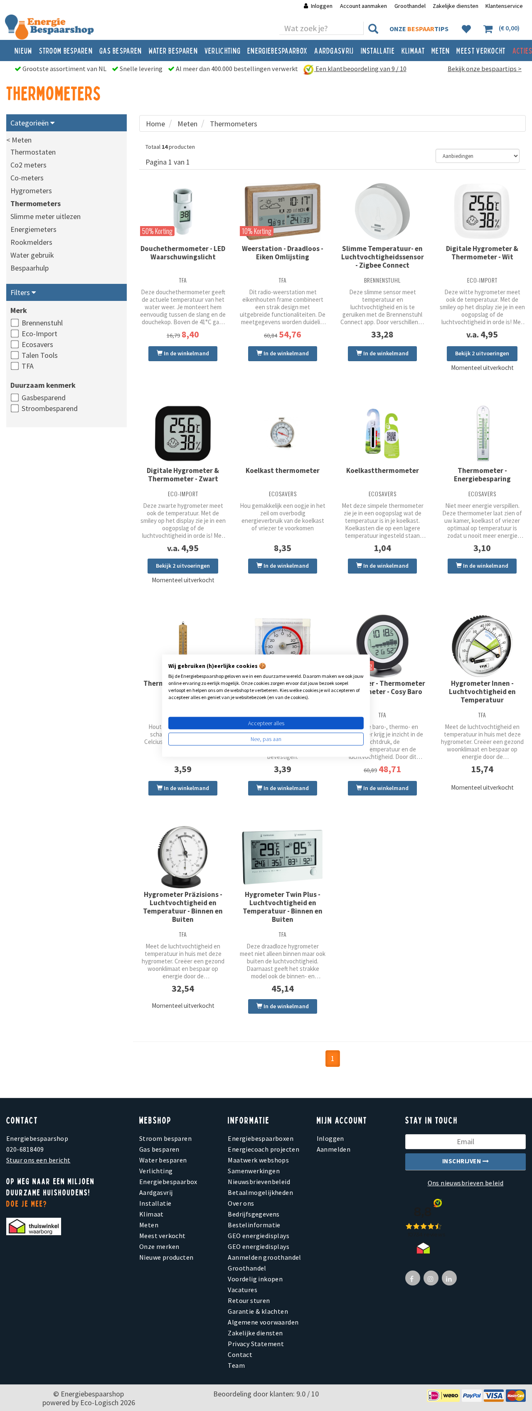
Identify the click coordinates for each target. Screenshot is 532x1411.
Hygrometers (31, 190)
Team (236, 1365)
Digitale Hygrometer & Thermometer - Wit (482, 252)
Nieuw (23, 50)
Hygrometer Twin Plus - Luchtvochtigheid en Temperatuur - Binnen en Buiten (283, 907)
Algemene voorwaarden (263, 1322)
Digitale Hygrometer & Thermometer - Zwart (183, 474)
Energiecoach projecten (263, 1149)
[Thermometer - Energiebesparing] (482, 433)
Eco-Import (39, 333)
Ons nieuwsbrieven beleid (466, 1183)
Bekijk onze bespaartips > (485, 68)
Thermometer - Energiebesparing (482, 474)
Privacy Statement (256, 1344)
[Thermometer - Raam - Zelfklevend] (282, 646)
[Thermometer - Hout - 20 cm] (183, 646)
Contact (240, 1354)
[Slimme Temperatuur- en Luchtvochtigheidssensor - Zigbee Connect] (382, 211)
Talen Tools (40, 355)
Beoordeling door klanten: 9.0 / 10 (266, 1394)
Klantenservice (504, 6)
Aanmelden (334, 1149)
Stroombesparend (50, 408)
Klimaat (413, 50)
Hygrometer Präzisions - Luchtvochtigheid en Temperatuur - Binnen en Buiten (183, 907)
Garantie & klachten (258, 1311)
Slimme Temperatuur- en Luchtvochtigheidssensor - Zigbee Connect (382, 257)
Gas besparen (120, 50)
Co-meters (27, 177)
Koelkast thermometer (283, 470)
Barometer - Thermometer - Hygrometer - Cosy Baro (382, 687)
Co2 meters (28, 165)
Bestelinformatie (254, 1225)
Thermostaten (33, 152)
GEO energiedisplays (258, 1235)
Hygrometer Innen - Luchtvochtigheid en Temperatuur (482, 691)
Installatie (378, 50)
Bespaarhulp (29, 268)
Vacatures (242, 1289)
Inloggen (322, 6)
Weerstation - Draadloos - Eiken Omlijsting (282, 252)
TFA (28, 366)
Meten (440, 50)
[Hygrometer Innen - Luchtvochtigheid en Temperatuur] (482, 646)
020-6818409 (25, 1149)
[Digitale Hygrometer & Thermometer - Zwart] (183, 433)
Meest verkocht (480, 50)
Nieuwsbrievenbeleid (259, 1181)
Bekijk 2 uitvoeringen (482, 353)
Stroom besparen (66, 50)
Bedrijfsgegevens (253, 1214)
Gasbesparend (44, 397)
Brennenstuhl (42, 322)
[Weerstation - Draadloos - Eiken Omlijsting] (282, 211)
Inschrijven (462, 1161)
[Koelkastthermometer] (382, 433)
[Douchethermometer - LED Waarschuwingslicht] (183, 211)
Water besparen (173, 50)
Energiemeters (33, 229)
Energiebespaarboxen (260, 1138)
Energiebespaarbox (277, 50)
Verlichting (222, 50)
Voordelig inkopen (255, 1279)
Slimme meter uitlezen (45, 216)
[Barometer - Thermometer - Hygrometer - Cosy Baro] (382, 646)
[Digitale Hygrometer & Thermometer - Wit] (482, 211)
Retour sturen (249, 1300)
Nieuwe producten (166, 1257)
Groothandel (410, 6)
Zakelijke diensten (455, 6)
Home (155, 123)
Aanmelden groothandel (264, 1257)
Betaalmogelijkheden (260, 1192)
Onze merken (159, 1246)
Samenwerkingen (254, 1171)
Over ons (241, 1203)
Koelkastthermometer (382, 470)
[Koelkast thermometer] (282, 433)
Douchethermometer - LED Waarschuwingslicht (182, 252)
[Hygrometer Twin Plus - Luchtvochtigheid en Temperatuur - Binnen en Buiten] (282, 857)
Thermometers (35, 203)
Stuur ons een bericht (38, 1160)
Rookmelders (31, 242)
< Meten (19, 140)
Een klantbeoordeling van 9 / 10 (360, 68)
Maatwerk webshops (258, 1160)
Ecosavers (37, 344)
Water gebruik (32, 255)
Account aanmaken (364, 6)
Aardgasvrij (334, 50)
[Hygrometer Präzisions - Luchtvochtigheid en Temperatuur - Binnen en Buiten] (183, 857)
